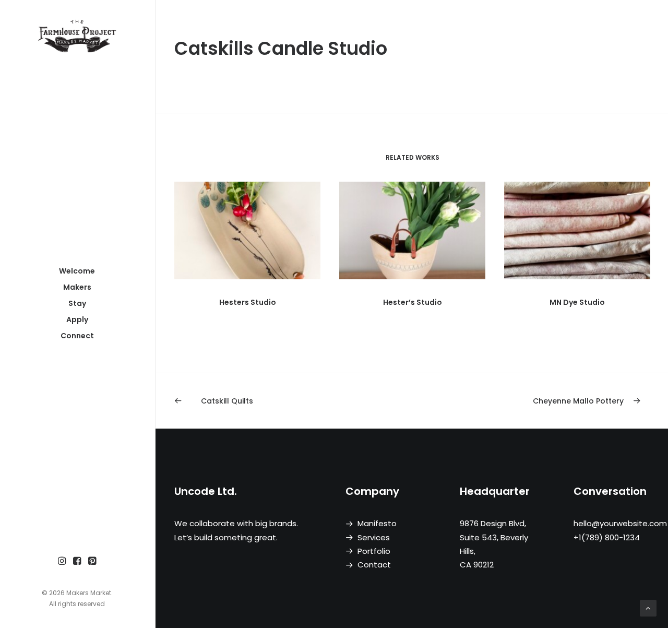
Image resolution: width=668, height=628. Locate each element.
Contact (374, 564)
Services (373, 537)
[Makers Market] (77, 36)
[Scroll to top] (648, 607)
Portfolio (373, 551)
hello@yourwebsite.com (620, 523)
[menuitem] (61, 561)
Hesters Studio (247, 302)
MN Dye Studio (577, 302)
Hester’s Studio (412, 302)
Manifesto (377, 523)
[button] (61, 561)
